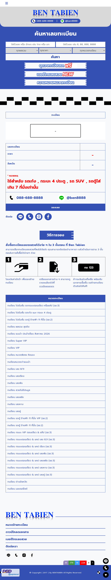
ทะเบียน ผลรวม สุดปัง (18, 326)
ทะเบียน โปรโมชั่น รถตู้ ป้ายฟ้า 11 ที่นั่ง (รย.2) (30, 319)
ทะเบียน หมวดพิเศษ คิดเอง (21, 355)
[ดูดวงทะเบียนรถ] (55, 65)
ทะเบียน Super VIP (17, 341)
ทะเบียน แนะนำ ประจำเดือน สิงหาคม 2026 (29, 334)
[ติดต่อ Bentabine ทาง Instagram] (24, 555)
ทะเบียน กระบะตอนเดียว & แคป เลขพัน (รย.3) (31, 453)
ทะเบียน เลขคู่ (14, 411)
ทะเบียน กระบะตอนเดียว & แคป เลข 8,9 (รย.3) (31, 439)
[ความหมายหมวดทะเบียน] (55, 82)
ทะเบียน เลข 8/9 (16, 369)
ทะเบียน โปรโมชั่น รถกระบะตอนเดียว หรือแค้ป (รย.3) (33, 305)
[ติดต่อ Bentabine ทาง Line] (8, 555)
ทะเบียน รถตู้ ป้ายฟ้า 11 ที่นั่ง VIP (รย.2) (28, 418)
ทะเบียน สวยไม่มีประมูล (19, 390)
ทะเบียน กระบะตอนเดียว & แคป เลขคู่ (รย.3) (30, 474)
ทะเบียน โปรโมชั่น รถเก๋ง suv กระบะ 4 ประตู (29, 312)
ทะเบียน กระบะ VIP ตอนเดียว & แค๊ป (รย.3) (29, 432)
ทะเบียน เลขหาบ (15, 404)
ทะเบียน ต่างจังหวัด (17, 482)
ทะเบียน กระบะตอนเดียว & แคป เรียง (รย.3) (30, 446)
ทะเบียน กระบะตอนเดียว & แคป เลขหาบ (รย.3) (31, 467)
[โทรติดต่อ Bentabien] (16, 555)
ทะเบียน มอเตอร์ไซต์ (17, 489)
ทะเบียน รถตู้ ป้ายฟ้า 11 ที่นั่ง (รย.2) (25, 425)
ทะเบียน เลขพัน (15, 383)
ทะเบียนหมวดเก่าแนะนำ (19, 362)
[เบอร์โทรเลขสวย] (55, 74)
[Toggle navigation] (6, 3)
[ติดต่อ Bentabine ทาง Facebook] (32, 555)
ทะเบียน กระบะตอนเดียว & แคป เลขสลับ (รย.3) (31, 460)
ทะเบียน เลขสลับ (16, 397)
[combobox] (55, 50)
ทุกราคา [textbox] (44, 50)
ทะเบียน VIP (14, 348)
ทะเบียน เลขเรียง (16, 376)
